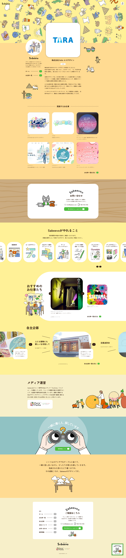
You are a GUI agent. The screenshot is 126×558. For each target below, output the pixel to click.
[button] (97, 266)
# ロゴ (63, 64)
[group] (67, 296)
